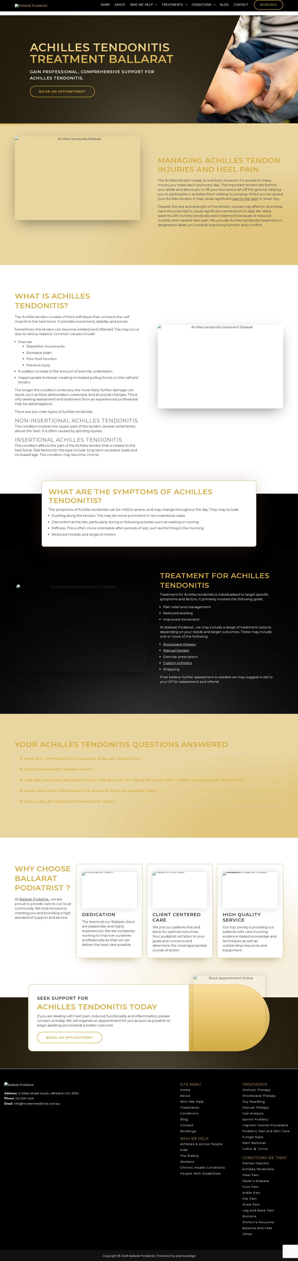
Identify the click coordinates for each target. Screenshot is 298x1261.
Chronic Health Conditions (202, 1167)
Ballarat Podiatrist (34, 899)
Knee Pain (251, 1204)
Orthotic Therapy (256, 1089)
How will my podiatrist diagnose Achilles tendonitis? (83, 759)
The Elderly (189, 1155)
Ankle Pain (251, 1192)
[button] (155, 4)
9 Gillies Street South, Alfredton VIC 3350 (48, 1093)
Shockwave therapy (179, 644)
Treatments (172, 4)
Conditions (202, 4)
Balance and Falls (257, 1228)
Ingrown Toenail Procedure (265, 1125)
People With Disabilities (200, 1173)
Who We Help (141, 4)
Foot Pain (250, 1186)
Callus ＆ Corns (255, 1148)
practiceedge (185, 1256)
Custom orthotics (177, 663)
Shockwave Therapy (259, 1095)
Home (105, 4)
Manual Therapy (255, 1107)
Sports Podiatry (255, 1119)
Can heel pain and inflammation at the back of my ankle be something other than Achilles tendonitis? (134, 780)
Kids (183, 1150)
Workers (187, 1161)
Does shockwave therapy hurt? (58, 769)
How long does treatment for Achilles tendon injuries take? (90, 791)
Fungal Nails (252, 1137)
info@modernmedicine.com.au (37, 1103)
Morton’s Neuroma (258, 1222)
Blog (224, 4)
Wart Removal (254, 1143)
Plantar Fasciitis (255, 1163)
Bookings (268, 4)
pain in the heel (245, 199)
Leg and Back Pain (258, 1210)
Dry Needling (253, 1101)
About (120, 4)
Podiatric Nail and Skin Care (266, 1131)
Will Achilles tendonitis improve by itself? (70, 801)
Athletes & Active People (201, 1144)
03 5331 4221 (24, 1098)
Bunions (249, 1216)
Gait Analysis (253, 1113)
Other (247, 1234)
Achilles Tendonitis (258, 1169)
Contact (241, 4)
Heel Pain (250, 1175)
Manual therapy (176, 650)
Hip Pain (249, 1198)
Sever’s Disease (255, 1181)
